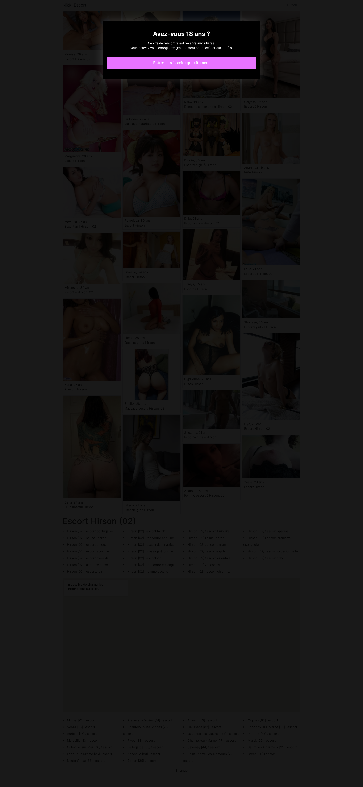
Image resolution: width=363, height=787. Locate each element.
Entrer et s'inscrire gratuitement (181, 63)
